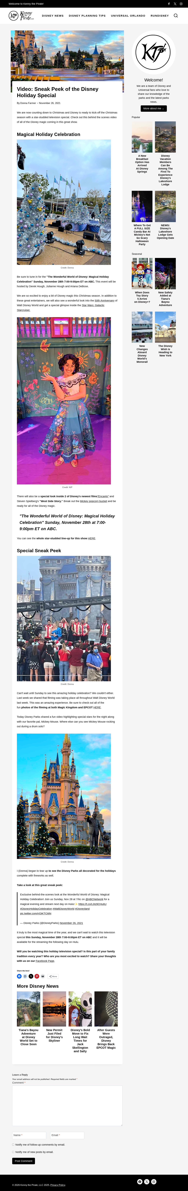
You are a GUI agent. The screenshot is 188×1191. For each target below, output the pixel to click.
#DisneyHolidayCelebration (36, 908)
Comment (18, 1082)
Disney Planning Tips (87, 15)
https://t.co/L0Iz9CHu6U (92, 904)
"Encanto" (103, 496)
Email (56, 1135)
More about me (152, 108)
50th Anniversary (104, 300)
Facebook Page (45, 961)
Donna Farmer (28, 103)
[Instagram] (181, 3)
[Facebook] (169, 3)
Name (18, 1135)
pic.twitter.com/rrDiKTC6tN (35, 913)
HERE (91, 538)
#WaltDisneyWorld (63, 908)
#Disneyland (82, 908)
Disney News (53, 15)
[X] (175, 3)
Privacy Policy (57, 1185)
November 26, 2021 (71, 923)
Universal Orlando (128, 15)
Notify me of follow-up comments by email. (40, 1144)
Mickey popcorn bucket (93, 501)
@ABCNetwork (94, 899)
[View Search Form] (175, 16)
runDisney (160, 15)
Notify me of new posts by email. (34, 1152)
